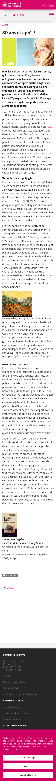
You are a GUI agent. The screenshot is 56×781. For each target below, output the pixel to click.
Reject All (28, 766)
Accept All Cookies (28, 775)
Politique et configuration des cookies (20, 694)
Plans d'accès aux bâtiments (15, 682)
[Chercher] (43, 5)
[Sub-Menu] (51, 15)
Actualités (14, 15)
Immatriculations (11, 707)
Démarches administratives (15, 713)
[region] (28, 755)
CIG (50, 127)
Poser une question (11, 719)
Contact (6, 676)
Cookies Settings (28, 757)
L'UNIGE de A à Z (10, 688)
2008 (5, 24)
